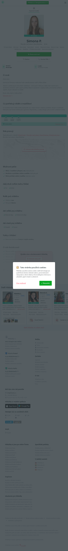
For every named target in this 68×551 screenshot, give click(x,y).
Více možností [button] (21, 283)
